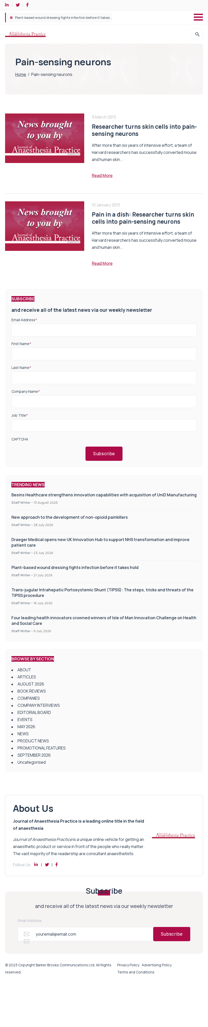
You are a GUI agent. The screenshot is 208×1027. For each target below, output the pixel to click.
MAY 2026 (26, 726)
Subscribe (104, 454)
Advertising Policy (156, 965)
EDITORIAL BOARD (34, 712)
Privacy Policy (128, 965)
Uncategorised (32, 762)
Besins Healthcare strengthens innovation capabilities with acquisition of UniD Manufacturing (104, 495)
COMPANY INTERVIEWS (39, 705)
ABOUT (24, 670)
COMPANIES (29, 698)
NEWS (23, 734)
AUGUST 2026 (31, 684)
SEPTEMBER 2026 (34, 755)
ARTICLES (27, 677)
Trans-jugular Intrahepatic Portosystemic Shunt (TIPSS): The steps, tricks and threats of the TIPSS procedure (101, 17)
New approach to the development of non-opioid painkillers (69, 517)
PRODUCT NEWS (33, 741)
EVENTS (25, 719)
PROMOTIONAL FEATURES (42, 748)
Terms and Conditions (135, 972)
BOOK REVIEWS (32, 691)
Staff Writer (20, 502)
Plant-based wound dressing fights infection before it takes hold (74, 567)
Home (20, 74)
